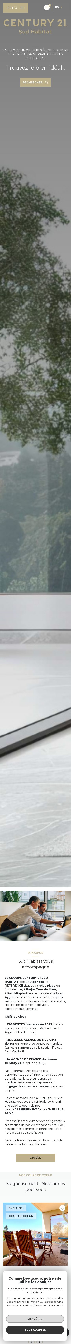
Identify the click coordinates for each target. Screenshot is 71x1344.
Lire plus (35, 1157)
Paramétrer (35, 1318)
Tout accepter (35, 1329)
